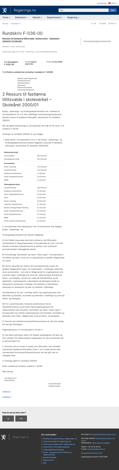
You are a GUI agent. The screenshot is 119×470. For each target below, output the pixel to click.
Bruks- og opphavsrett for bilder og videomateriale (57, 453)
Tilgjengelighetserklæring (53, 450)
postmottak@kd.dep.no (96, 449)
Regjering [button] (72, 17)
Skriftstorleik (102, 3)
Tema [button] (6, 17)
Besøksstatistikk (49, 457)
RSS (44, 463)
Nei (21, 418)
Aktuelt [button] (36, 17)
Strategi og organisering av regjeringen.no (60, 439)
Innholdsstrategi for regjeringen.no (57, 441)
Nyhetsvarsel (48, 460)
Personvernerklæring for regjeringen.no (59, 444)
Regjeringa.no (25, 10)
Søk (112, 10)
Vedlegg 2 (6, 397)
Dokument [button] (20, 17)
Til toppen (35, 403)
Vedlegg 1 (6, 391)
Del (94, 23)
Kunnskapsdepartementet (97, 41)
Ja (8, 418)
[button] (16, 23)
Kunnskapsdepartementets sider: (103, 434)
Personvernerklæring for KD (91, 453)
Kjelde (103, 23)
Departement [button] (54, 17)
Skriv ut (114, 23)
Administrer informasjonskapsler (56, 447)
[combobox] (84, 10)
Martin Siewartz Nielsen (101, 443)
